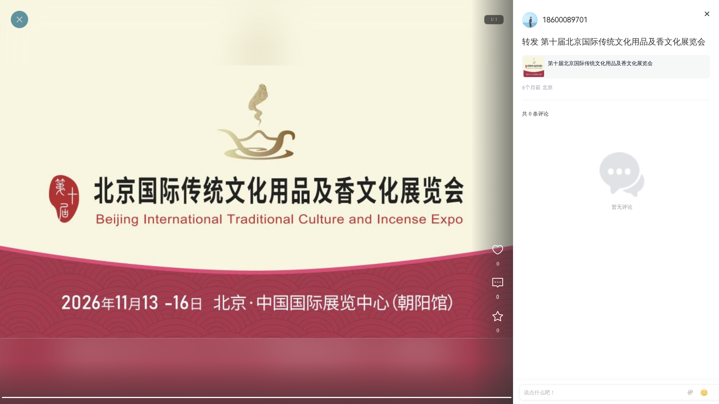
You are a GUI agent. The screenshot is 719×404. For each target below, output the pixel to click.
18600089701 (565, 19)
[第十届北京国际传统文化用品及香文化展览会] (616, 56)
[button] (257, 397)
